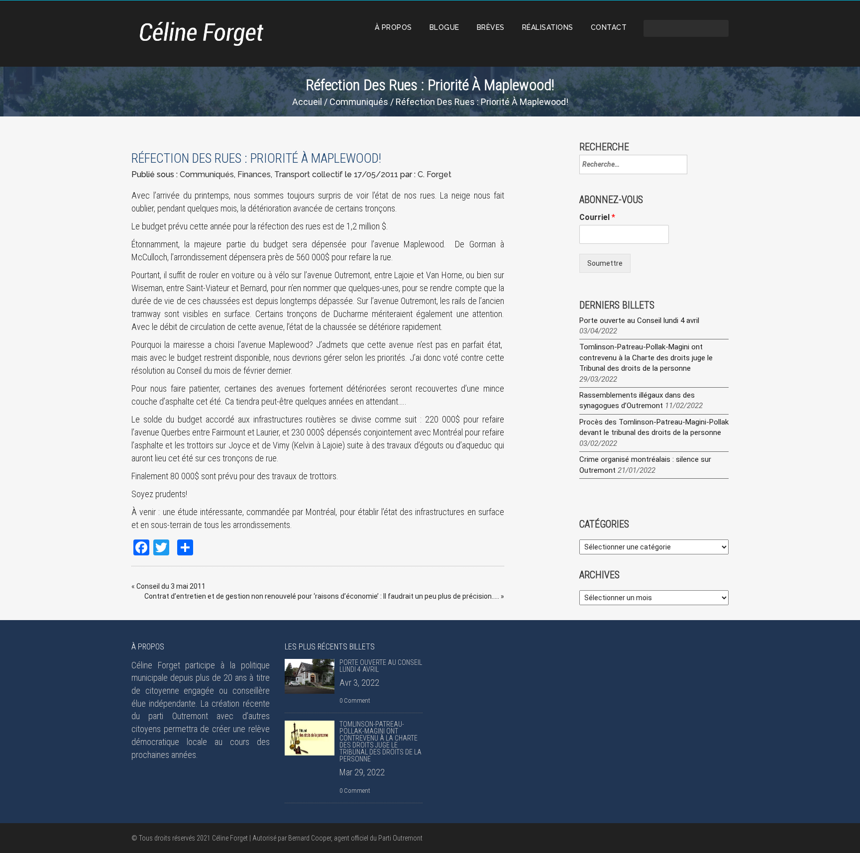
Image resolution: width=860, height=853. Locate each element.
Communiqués (358, 102)
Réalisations (547, 27)
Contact (609, 27)
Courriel (597, 217)
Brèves (491, 27)
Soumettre (605, 263)
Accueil (307, 102)
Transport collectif (308, 174)
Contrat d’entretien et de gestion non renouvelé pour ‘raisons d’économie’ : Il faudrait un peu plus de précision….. (321, 596)
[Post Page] (309, 676)
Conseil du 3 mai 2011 (171, 586)
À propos (393, 27)
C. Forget (434, 174)
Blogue (444, 27)
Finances (254, 174)
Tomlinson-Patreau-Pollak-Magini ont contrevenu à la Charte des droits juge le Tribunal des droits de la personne (646, 357)
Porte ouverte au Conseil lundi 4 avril (639, 320)
